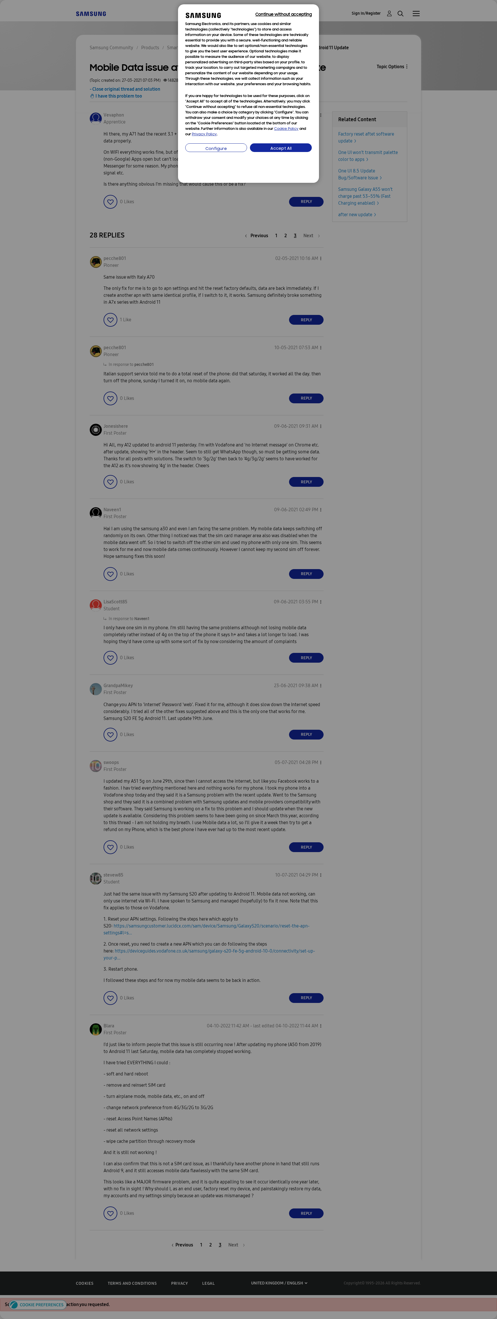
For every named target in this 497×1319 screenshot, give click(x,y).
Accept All (281, 149)
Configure (216, 149)
